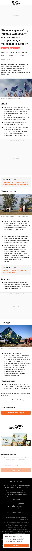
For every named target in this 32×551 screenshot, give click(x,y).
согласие (8, 457)
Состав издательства (24, 485)
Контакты (13, 485)
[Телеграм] (21, 481)
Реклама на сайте (9, 487)
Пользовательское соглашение (16, 492)
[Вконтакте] (14, 481)
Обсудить (6, 59)
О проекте (5, 485)
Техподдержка (16, 499)
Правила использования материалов (16, 489)
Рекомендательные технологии (16, 497)
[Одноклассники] (17, 481)
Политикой (7, 459)
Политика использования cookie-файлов (16, 494)
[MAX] (11, 481)
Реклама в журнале (21, 487)
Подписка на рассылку (8, 454)
